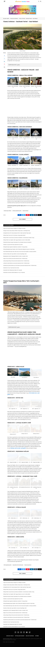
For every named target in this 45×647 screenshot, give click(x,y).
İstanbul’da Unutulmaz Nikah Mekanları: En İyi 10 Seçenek (14, 272)
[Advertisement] (24, 108)
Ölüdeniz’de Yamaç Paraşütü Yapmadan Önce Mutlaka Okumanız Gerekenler (17, 242)
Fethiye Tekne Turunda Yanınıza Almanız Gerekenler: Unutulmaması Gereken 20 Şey (18, 237)
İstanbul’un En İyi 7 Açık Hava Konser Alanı (11, 267)
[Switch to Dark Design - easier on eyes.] (39, 1)
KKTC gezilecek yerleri (7, 564)
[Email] (4, 67)
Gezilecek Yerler (10, 635)
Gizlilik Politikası (30, 635)
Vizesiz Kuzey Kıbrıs (27, 564)
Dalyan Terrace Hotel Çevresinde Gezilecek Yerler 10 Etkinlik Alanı (15, 258)
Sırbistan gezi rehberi (7, 210)
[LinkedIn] (4, 61)
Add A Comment (22, 219)
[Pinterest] (4, 64)
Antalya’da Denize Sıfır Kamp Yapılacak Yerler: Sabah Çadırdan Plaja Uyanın (17, 232)
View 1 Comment (22, 573)
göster (18, 64)
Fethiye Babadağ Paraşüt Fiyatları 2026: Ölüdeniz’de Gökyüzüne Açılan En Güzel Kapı (18, 249)
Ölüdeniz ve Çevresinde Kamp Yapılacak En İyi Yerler (13, 244)
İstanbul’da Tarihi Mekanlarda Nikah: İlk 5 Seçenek (12, 270)
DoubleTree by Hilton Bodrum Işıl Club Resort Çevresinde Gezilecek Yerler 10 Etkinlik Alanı (19, 265)
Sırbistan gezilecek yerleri (17, 210)
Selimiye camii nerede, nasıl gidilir (18, 448)
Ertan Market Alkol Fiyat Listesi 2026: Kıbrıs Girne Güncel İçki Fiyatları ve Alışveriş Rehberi (19, 251)
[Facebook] (4, 56)
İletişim (37, 635)
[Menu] (4, 1)
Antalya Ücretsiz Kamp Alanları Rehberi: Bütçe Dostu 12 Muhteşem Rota (16, 230)
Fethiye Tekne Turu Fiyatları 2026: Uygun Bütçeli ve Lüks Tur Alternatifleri (16, 239)
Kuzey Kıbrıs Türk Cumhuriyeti (18, 564)
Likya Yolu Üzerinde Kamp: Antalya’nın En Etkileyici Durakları (14, 228)
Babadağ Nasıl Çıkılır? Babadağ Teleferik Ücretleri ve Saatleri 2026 (15, 256)
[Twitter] (4, 58)
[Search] (40, 1)
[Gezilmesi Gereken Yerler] (22, 1)
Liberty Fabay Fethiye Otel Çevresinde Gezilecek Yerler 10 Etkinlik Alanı (16, 260)
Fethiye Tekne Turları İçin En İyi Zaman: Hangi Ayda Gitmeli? (14, 235)
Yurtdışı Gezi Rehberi (14, 18)
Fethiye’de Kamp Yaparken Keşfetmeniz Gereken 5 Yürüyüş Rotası (15, 246)
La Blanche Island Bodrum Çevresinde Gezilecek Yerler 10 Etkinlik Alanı (16, 263)
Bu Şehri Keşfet (6, 18)
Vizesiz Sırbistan (25, 210)
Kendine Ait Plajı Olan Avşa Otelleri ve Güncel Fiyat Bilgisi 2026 (14, 253)
